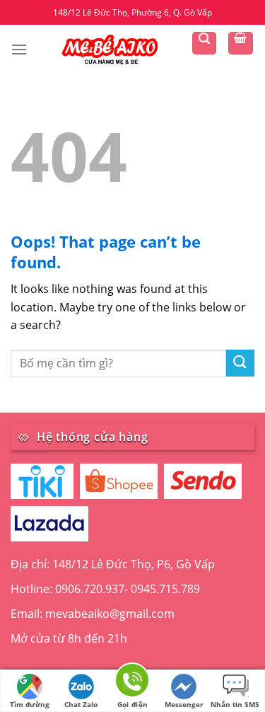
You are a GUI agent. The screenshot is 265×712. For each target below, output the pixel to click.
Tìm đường (29, 704)
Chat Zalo (81, 704)
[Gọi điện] (132, 682)
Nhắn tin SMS (235, 704)
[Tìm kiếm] (204, 43)
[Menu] (19, 49)
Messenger (184, 704)
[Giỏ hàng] (241, 43)
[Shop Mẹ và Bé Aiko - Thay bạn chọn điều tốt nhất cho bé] (109, 49)
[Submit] (240, 363)
